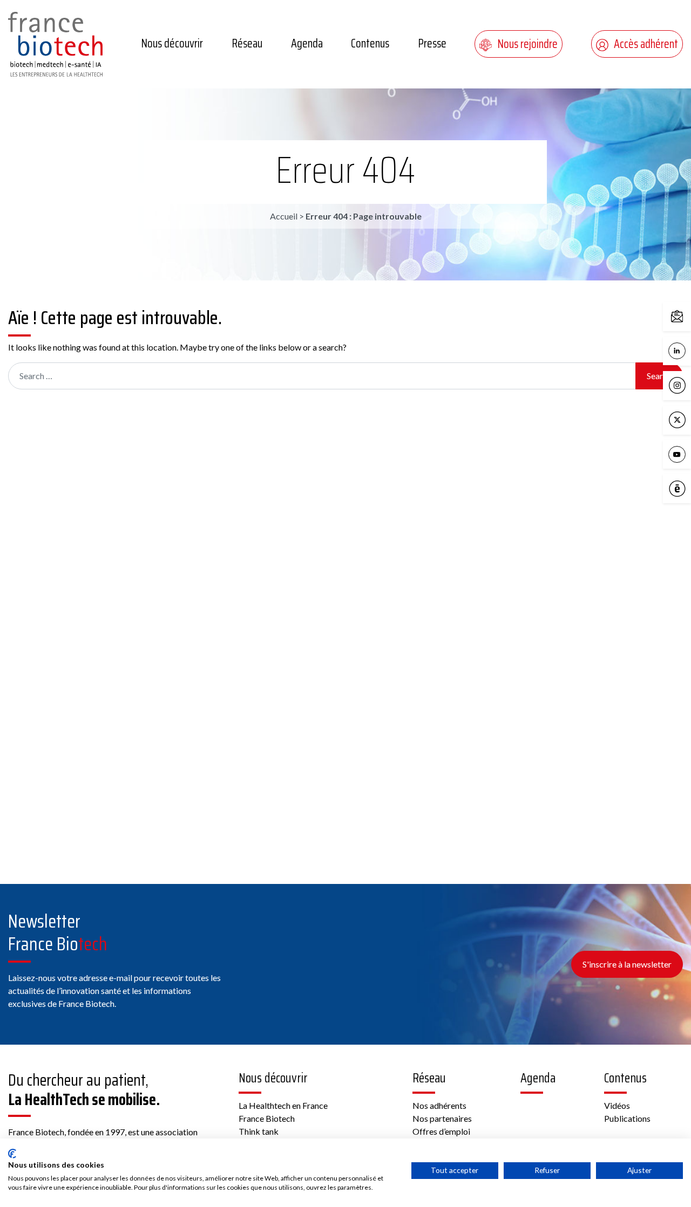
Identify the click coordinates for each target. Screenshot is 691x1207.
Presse (432, 43)
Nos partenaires (442, 1118)
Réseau (247, 43)
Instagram (688, 384)
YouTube (688, 453)
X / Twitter (688, 419)
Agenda (307, 43)
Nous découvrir (172, 43)
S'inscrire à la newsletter (627, 964)
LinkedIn (688, 350)
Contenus (370, 43)
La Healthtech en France (283, 1105)
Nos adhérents (439, 1105)
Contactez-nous (688, 316)
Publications (627, 1118)
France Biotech (267, 1118)
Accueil (283, 216)
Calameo (688, 488)
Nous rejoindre (527, 44)
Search (659, 376)
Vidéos (617, 1105)
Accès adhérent (646, 44)
